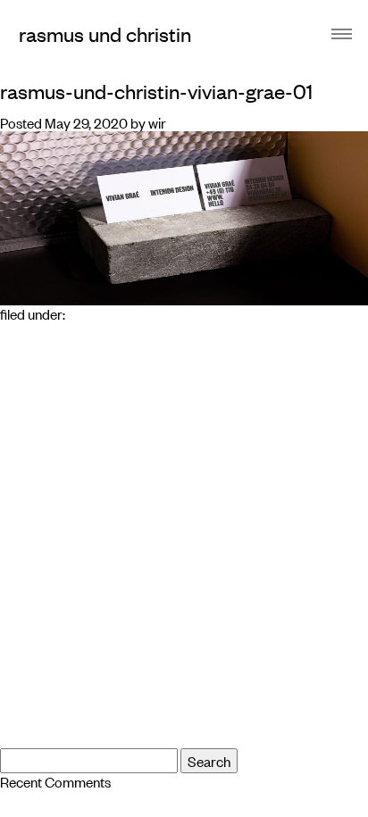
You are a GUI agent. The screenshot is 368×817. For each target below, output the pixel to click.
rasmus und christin (105, 33)
